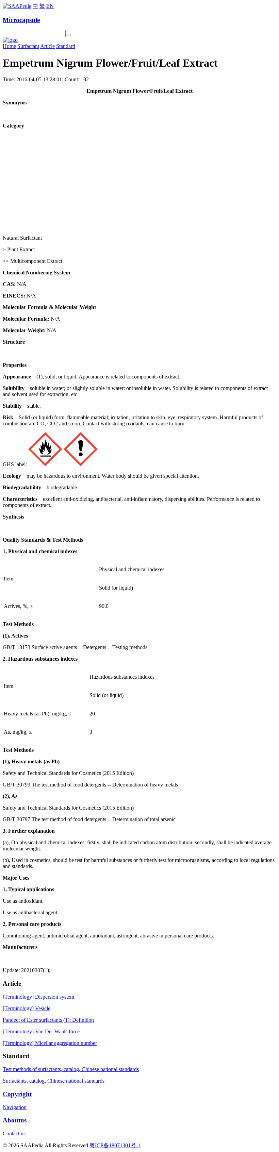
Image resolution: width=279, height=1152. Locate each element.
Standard (65, 46)
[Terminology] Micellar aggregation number (50, 1043)
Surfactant (28, 46)
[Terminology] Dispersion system (38, 997)
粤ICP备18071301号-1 (115, 1145)
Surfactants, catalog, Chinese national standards (53, 1081)
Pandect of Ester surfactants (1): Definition (48, 1020)
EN (50, 6)
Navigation (15, 1107)
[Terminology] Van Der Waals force (41, 1031)
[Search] (68, 35)
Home (9, 46)
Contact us (14, 1133)
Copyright (17, 1094)
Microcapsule (21, 19)
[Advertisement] (139, 182)
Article (47, 46)
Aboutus (15, 1120)
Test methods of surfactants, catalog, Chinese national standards (71, 1069)
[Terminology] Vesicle (26, 1008)
